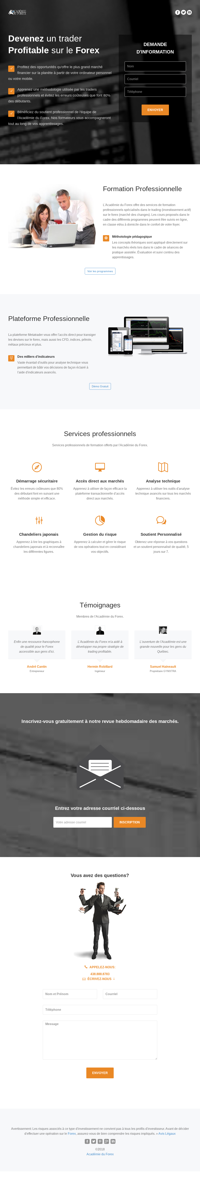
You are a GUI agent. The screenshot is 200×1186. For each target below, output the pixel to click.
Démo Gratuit (100, 386)
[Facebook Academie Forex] (87, 1141)
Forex (72, 1133)
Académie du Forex (100, 1154)
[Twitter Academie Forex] (93, 1141)
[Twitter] (183, 12)
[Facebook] (177, 12)
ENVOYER (155, 110)
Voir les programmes (100, 271)
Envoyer (100, 1073)
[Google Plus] (106, 1141)
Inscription (130, 822)
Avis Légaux (167, 1133)
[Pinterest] (100, 1141)
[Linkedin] (189, 12)
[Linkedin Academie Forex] (113, 1141)
